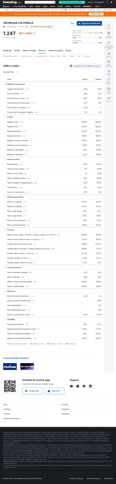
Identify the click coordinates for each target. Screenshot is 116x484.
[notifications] (107, 2)
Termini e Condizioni (76, 478)
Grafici (17, 50)
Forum (68, 50)
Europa (99, 10)
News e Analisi (29, 50)
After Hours (54, 10)
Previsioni (86, 56)
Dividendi (72, 56)
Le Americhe (91, 10)
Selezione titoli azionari (19, 10)
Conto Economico (26, 56)
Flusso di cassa (55, 56)
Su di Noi (65, 405)
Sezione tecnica (56, 50)
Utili (79, 56)
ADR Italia (82, 10)
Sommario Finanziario (10, 56)
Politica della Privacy (93, 478)
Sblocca (96, 33)
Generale (7, 50)
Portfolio (7, 414)
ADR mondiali (72, 10)
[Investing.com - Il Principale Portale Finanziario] (12, 2)
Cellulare (7, 409)
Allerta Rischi (108, 478)
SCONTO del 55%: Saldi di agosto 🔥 (72, 2)
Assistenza (66, 414)
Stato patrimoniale (41, 56)
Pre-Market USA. (44, 10)
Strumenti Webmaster (11, 418)
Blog (5, 405)
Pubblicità (65, 409)
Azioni (7, 10)
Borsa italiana (33, 10)
